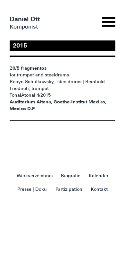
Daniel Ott (25, 20)
